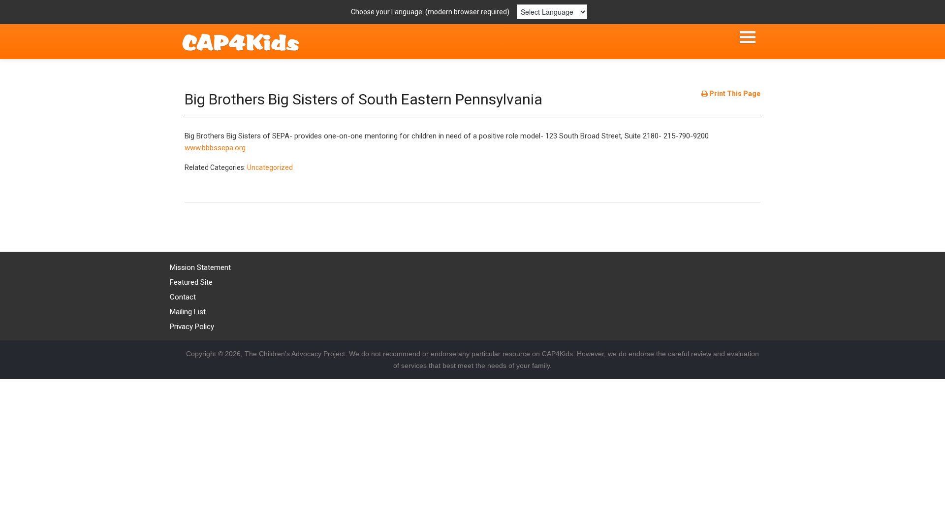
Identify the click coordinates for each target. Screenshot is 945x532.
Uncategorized (270, 167)
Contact (183, 297)
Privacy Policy (192, 326)
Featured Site (191, 282)
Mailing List (188, 311)
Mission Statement (200, 267)
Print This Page (734, 94)
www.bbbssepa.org (215, 147)
